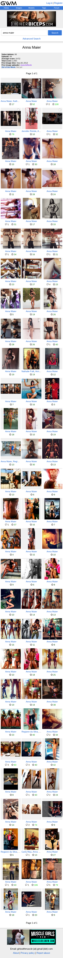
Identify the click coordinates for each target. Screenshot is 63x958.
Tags (44, 8)
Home (6, 8)
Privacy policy (28, 953)
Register (58, 3)
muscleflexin (26, 65)
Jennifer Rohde (29, 131)
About (16, 953)
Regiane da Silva (30, 731)
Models (31, 8)
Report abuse (43, 953)
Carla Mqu (27, 852)
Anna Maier (6, 101)
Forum (56, 8)
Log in (49, 3)
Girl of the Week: (9, 67)
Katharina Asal (20, 101)
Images (19, 8)
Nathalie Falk (28, 371)
